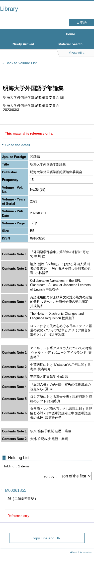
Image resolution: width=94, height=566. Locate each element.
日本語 (81, 22)
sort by (49, 476)
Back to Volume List (21, 63)
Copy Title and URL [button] (47, 538)
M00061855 (15, 490)
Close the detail (17, 145)
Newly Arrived (23, 44)
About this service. (81, 552)
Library (9, 8)
